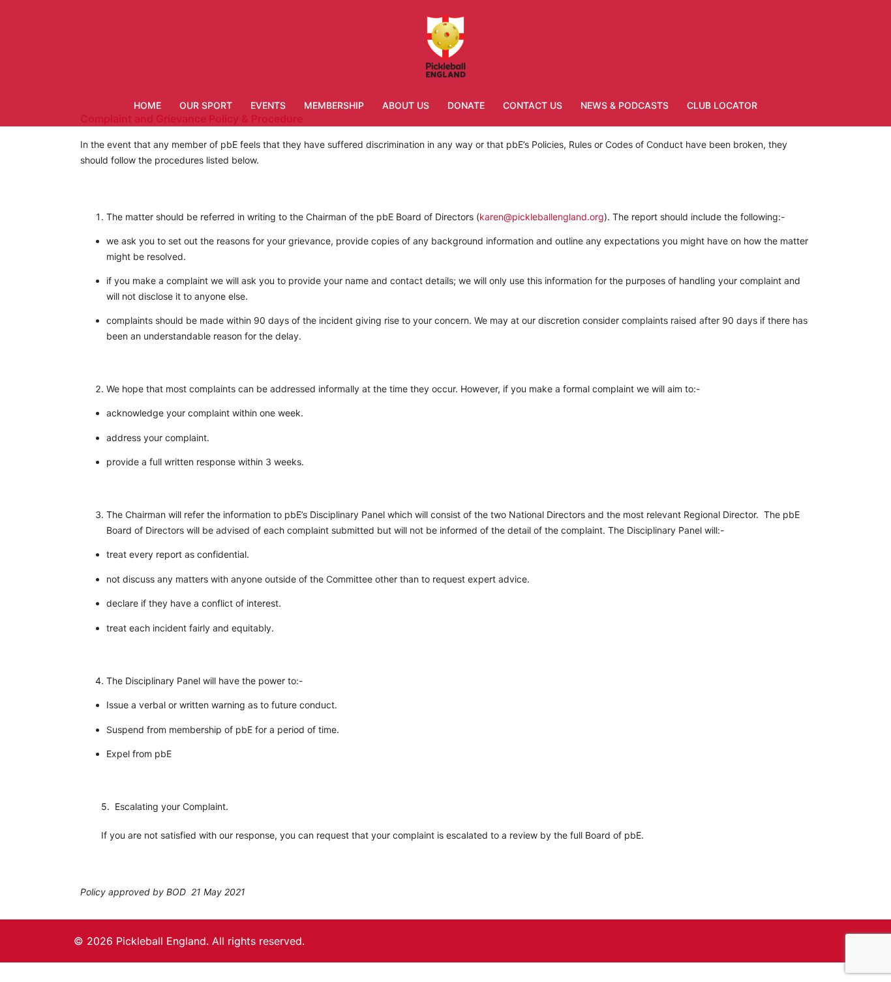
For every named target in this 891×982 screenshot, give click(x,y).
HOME (147, 105)
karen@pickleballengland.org (541, 216)
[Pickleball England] (446, 49)
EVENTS (268, 105)
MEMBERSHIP (334, 105)
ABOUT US (405, 105)
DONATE (466, 105)
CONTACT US (532, 105)
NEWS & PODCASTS (625, 105)
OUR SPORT (205, 105)
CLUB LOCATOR (722, 105)
